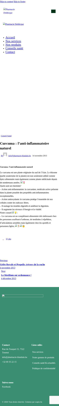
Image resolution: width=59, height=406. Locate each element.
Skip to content (6, 1)
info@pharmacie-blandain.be (14, 357)
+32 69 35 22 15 (9, 362)
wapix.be (38, 402)
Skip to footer (19, 1)
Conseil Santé (6, 136)
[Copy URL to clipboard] (19, 243)
